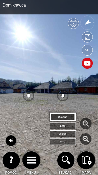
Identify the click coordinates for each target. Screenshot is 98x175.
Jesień (63, 133)
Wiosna (62, 116)
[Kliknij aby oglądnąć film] (87, 64)
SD (87, 50)
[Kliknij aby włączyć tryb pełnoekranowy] (87, 38)
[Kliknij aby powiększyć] (85, 123)
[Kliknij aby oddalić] (85, 139)
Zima (63, 141)
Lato (63, 125)
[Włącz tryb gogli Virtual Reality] (73, 25)
